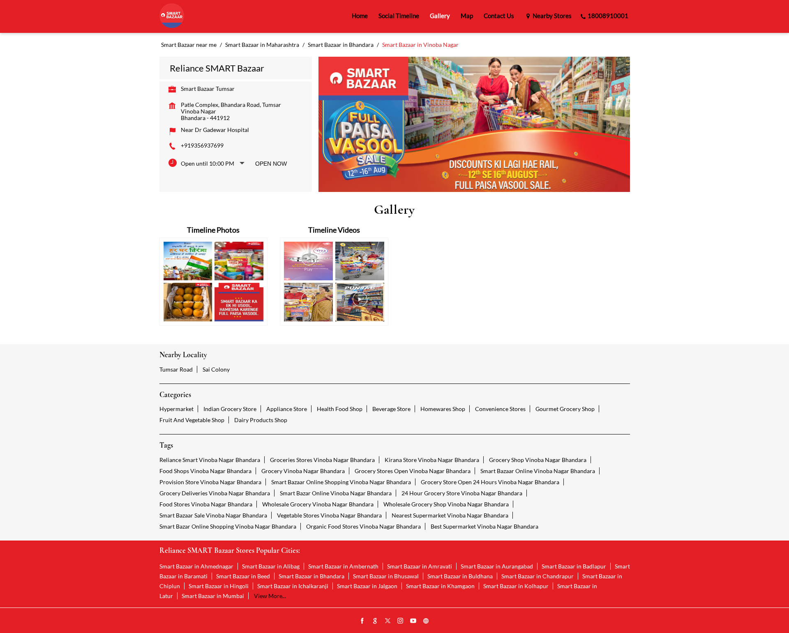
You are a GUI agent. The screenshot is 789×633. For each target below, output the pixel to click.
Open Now (271, 163)
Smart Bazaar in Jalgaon (367, 585)
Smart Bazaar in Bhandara (311, 576)
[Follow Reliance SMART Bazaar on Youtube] (413, 621)
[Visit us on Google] (375, 621)
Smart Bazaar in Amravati (419, 566)
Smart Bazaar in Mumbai (213, 595)
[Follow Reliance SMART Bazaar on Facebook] (362, 621)
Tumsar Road (176, 369)
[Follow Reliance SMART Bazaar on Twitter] (388, 621)
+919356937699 (202, 145)
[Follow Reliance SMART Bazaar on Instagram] (400, 621)
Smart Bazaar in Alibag (271, 566)
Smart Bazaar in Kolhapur (516, 585)
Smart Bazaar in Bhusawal (386, 576)
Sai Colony (216, 369)
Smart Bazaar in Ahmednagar (196, 566)
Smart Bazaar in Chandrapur (537, 576)
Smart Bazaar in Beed (243, 576)
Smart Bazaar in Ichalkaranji (292, 585)
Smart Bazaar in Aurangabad (497, 566)
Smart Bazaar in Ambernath (343, 566)
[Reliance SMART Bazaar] (171, 16)
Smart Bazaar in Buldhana (460, 576)
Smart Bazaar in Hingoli (219, 585)
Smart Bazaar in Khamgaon (440, 585)
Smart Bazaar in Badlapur (574, 566)
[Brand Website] (426, 621)
